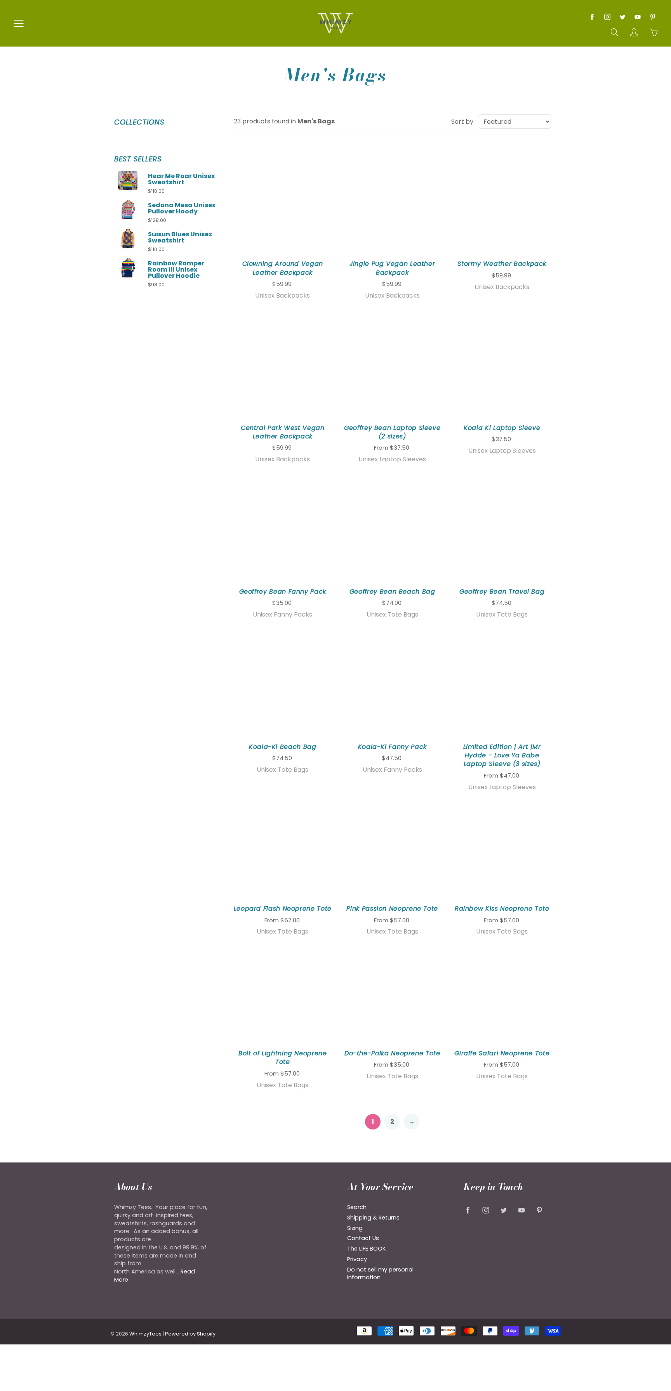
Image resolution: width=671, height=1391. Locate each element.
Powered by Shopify (190, 1333)
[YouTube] (637, 16)
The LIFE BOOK (366, 1248)
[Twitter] (622, 16)
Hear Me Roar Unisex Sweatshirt (181, 179)
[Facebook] (592, 16)
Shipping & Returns (373, 1217)
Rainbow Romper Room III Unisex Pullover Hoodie (176, 269)
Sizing (355, 1228)
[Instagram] (607, 16)
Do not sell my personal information (380, 1274)
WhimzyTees (145, 1333)
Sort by (462, 122)
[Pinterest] (652, 16)
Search (357, 1207)
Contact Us (363, 1238)
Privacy (357, 1259)
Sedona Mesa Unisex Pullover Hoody (182, 208)
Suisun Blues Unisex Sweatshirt (180, 237)
